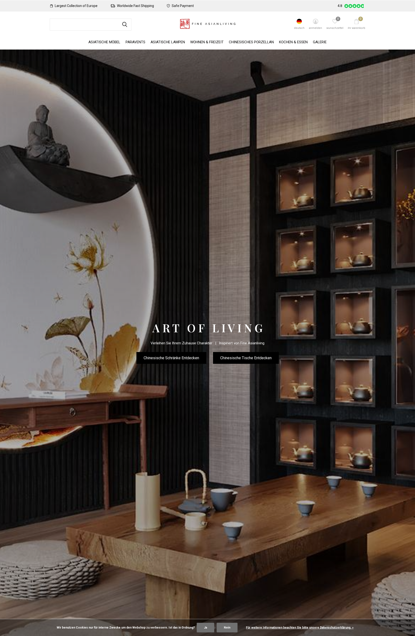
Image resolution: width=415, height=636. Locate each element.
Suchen (124, 25)
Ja (205, 627)
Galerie (320, 42)
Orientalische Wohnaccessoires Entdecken (208, 364)
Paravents (135, 42)
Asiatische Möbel (104, 42)
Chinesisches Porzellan (251, 42)
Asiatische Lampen (168, 42)
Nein (227, 627)
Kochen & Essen (293, 42)
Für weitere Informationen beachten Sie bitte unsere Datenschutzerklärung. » (300, 627)
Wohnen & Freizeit (207, 42)
